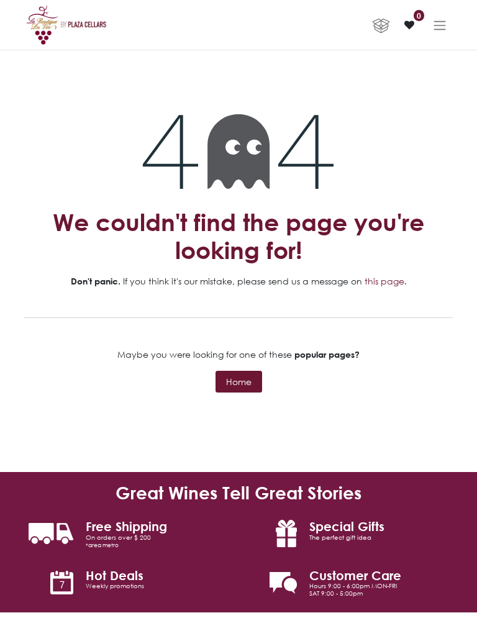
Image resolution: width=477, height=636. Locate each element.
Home (239, 382)
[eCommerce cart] (381, 24)
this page (384, 281)
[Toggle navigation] (440, 25)
